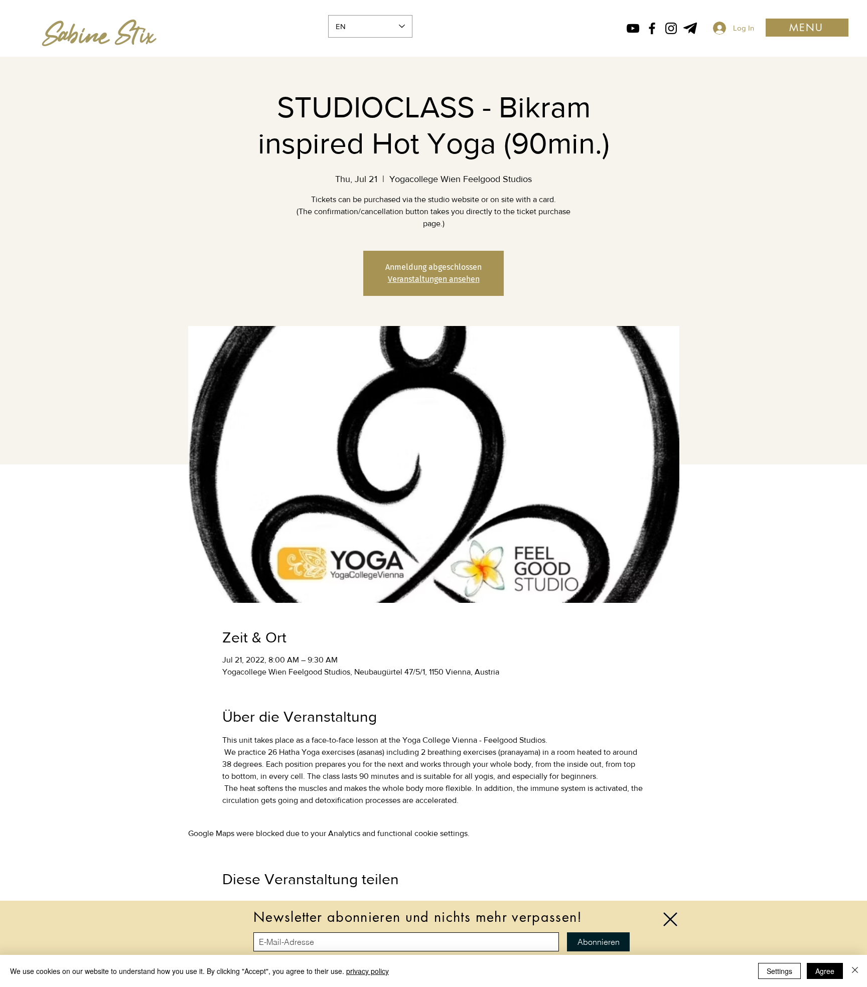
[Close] (855, 971)
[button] (670, 919)
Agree (824, 971)
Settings (779, 971)
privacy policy (367, 971)
